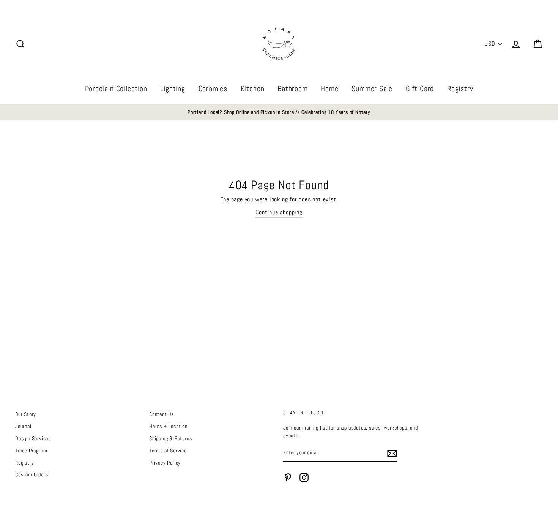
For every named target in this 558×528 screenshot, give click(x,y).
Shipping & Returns (170, 438)
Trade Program (31, 450)
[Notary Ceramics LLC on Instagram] (304, 477)
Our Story (25, 414)
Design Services (33, 438)
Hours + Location (168, 426)
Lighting (172, 88)
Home (329, 88)
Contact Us (161, 414)
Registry (460, 88)
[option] (279, 112)
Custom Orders (31, 474)
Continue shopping (279, 212)
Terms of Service (168, 450)
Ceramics (213, 88)
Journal (23, 426)
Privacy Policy (165, 463)
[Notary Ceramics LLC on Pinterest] (287, 477)
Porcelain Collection (116, 88)
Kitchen (253, 88)
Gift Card (420, 88)
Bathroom (292, 88)
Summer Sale (372, 88)
